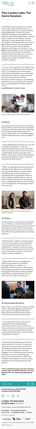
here (3, 50)
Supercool (9, 425)
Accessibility (5, 410)
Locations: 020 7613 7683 (11, 391)
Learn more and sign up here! (17, 373)
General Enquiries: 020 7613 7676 (14, 389)
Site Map (29, 412)
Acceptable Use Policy (18, 412)
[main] (18, 191)
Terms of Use (6, 412)
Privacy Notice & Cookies (18, 410)
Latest (4, 9)
